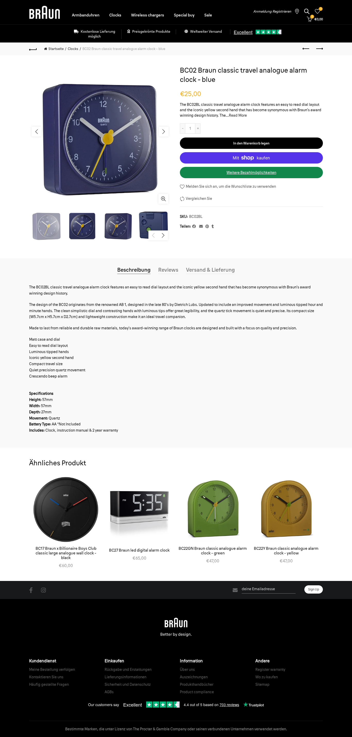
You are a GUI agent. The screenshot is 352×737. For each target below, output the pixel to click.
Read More (238, 115)
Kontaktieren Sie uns (46, 677)
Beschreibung (133, 270)
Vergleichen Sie (199, 198)
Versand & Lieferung (210, 270)
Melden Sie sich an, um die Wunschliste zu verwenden (230, 186)
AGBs (109, 692)
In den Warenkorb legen (251, 143)
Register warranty (270, 669)
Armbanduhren (85, 15)
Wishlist (320, 9)
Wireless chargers (147, 15)
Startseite (56, 49)
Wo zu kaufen (266, 677)
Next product (319, 49)
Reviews (168, 270)
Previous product (306, 49)
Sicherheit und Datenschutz (128, 684)
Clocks (115, 15)
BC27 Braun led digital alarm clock (139, 550)
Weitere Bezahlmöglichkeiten (251, 172)
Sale (208, 15)
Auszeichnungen (194, 677)
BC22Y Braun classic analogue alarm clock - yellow (286, 550)
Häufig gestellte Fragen (49, 684)
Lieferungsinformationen (125, 677)
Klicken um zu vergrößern (163, 199)
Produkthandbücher (196, 684)
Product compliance (197, 692)
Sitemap (262, 684)
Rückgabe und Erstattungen (128, 669)
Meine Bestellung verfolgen (52, 669)
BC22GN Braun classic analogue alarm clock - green (213, 550)
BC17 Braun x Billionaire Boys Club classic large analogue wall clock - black (66, 553)
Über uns (187, 669)
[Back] (33, 49)
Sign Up (313, 589)
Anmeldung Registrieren (272, 11)
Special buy (184, 15)
